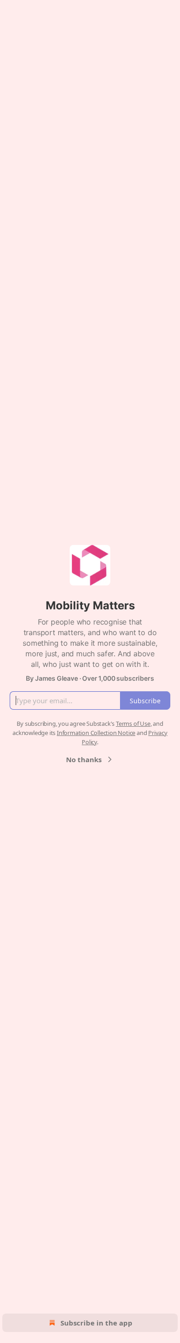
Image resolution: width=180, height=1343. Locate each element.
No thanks (84, 759)
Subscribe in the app (96, 1322)
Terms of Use (133, 723)
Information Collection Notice (96, 733)
